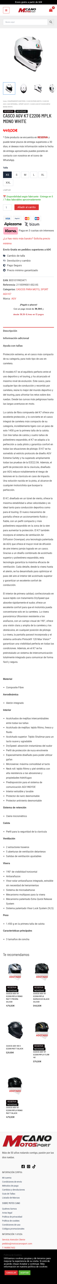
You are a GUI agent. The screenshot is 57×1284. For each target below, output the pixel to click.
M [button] (25, 174)
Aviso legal (7, 1213)
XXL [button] (8, 182)
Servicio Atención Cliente (13, 1239)
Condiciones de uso (11, 1224)
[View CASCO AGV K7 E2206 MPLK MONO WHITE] (9, 88)
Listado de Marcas (11, 1197)
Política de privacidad (12, 1217)
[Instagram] (28, 1166)
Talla (5, 167)
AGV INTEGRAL (12, 104)
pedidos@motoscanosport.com (17, 1243)
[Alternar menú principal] (6, 10)
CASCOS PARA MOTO (34, 101)
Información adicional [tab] (16, 338)
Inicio (5, 101)
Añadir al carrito (26, 207)
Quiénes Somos (9, 1209)
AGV (13, 298)
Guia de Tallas (8, 1193)
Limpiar (7, 190)
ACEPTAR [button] (24, 1273)
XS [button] (7, 174)
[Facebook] (23, 1166)
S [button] (16, 174)
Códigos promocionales (13, 1228)
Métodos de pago (10, 1185)
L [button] (34, 174)
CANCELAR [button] (11, 1273)
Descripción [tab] (10, 330)
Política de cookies (10, 1221)
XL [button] (42, 174)
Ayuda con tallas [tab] (13, 345)
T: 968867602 (8, 1247)
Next (53, 88)
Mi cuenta (6, 1178)
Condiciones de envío (12, 1181)
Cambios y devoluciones (13, 1189)
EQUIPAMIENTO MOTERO (16, 101)
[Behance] (34, 1166)
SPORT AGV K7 (24, 104)
